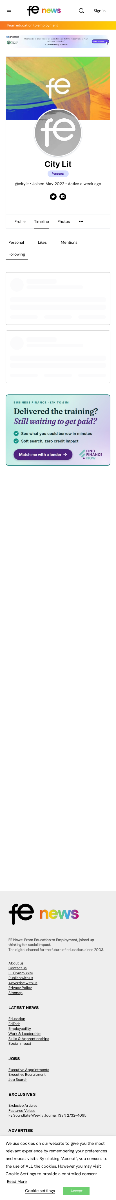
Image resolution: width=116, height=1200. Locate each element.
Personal (16, 242)
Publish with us (20, 977)
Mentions (69, 242)
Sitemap (15, 992)
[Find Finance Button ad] (58, 462)
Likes (42, 242)
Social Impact (19, 1043)
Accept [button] (76, 1190)
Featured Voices (21, 1110)
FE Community (20, 973)
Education (16, 1018)
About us (16, 963)
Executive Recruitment (27, 1074)
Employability (19, 1028)
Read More (17, 1181)
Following (16, 254)
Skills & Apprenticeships (28, 1038)
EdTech (14, 1023)
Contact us (17, 968)
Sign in (100, 10)
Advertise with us (22, 983)
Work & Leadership (24, 1033)
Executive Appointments (28, 1069)
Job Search (17, 1079)
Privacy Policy (20, 987)
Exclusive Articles (22, 1105)
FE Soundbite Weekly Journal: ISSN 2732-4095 (47, 1115)
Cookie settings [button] (40, 1191)
